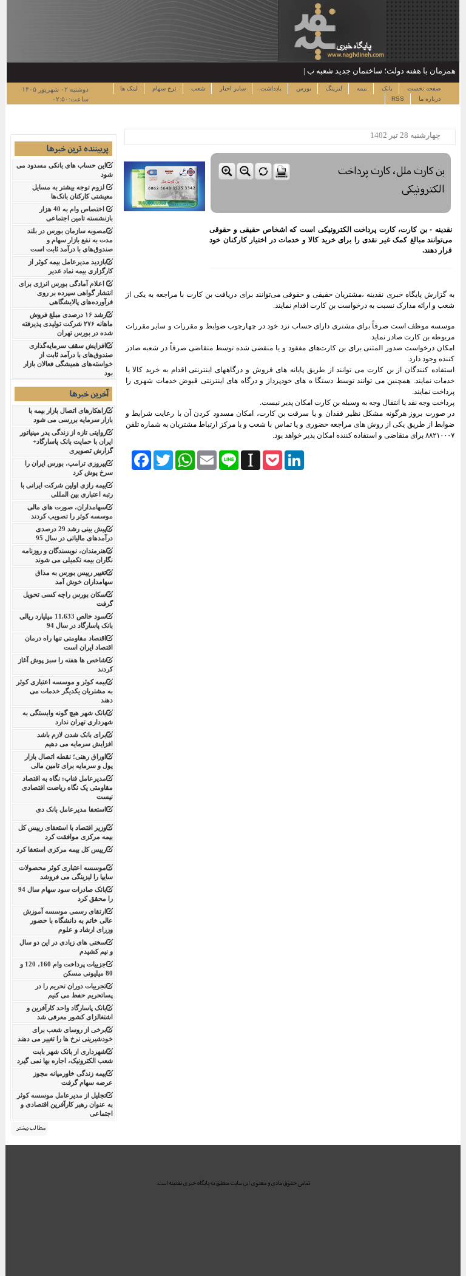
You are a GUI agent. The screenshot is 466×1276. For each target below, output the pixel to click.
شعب (197, 88)
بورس (302, 88)
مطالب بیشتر (31, 1127)
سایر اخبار (232, 88)
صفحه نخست (423, 88)
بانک (386, 88)
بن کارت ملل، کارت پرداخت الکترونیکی (391, 180)
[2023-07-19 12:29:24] (331, 150)
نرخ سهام (163, 88)
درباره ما (429, 98)
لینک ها (129, 88)
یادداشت (270, 88)
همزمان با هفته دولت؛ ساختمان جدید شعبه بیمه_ (376, 70)
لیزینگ (333, 88)
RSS (397, 98)
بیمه (361, 88)
